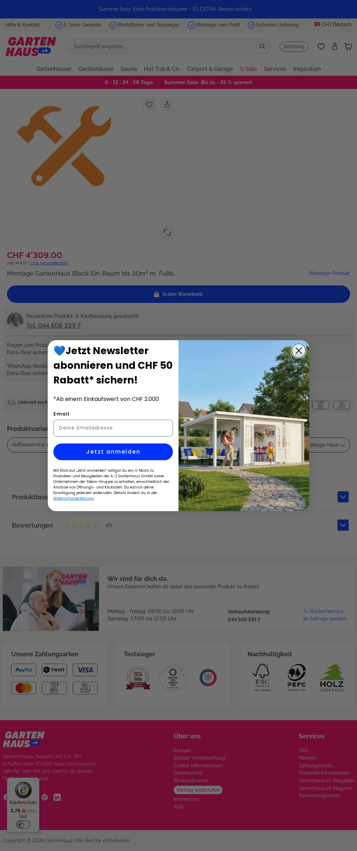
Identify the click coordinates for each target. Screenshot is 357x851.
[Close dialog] (299, 351)
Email (61, 413)
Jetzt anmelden (113, 452)
